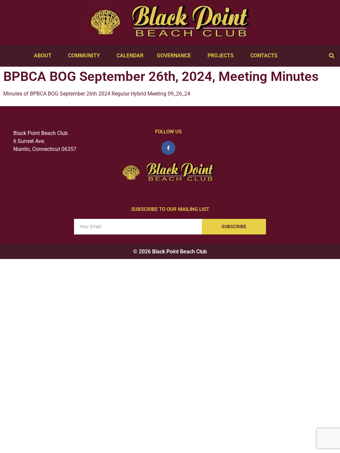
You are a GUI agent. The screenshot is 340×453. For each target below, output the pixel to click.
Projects (221, 55)
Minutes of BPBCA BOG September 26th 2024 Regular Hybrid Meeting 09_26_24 (96, 94)
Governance (174, 55)
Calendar (130, 55)
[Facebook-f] (168, 148)
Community (84, 55)
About (42, 55)
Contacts (264, 55)
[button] (332, 56)
